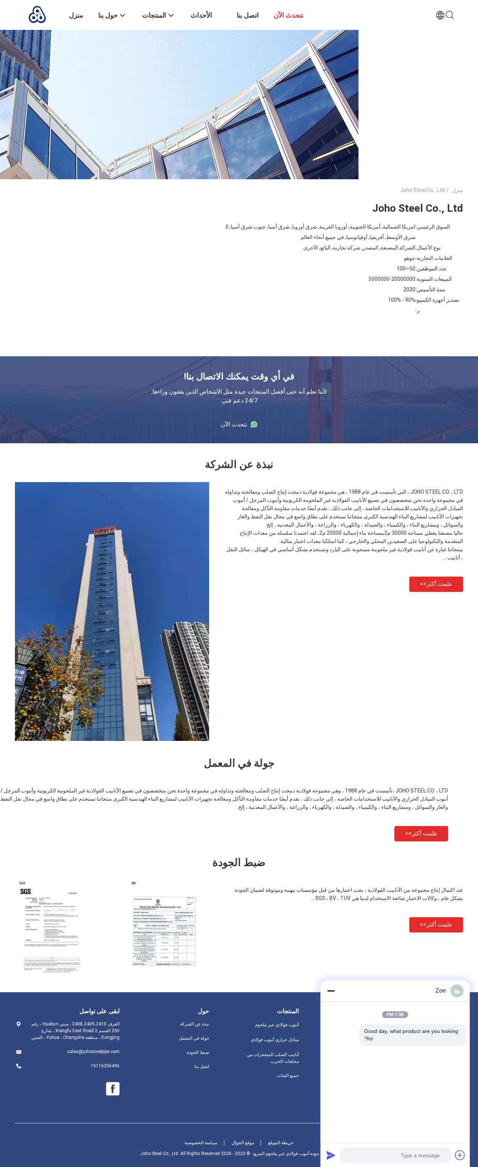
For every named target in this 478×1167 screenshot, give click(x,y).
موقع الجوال (243, 1142)
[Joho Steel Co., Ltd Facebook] (113, 1089)
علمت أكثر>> (436, 583)
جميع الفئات (288, 1075)
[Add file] (460, 1155)
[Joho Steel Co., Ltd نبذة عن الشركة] (112, 739)
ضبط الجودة (198, 1052)
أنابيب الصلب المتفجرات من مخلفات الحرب (273, 1058)
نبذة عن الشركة (194, 1024)
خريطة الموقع (281, 1142)
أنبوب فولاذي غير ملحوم (277, 1024)
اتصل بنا (202, 1066)
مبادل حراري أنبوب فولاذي (275, 1039)
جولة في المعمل (194, 1038)
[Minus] (330, 990)
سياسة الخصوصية (200, 1142)
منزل (457, 190)
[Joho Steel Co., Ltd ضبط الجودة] (112, 974)
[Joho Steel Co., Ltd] (37, 14)
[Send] (331, 1155)
